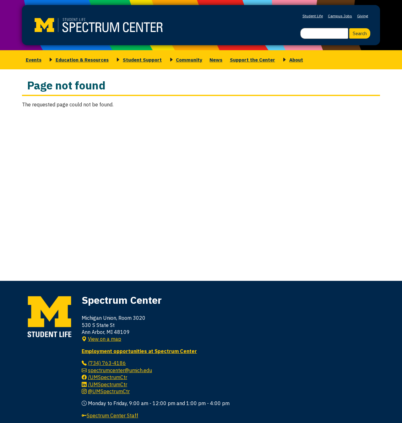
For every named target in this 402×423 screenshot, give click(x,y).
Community (189, 59)
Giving (362, 15)
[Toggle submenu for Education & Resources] (49, 59)
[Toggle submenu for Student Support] (116, 59)
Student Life (312, 15)
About (296, 59)
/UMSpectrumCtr (107, 377)
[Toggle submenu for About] (283, 59)
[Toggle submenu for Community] (170, 59)
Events (33, 59)
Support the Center (252, 59)
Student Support (142, 59)
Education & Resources (82, 59)
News (215, 59)
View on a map (104, 339)
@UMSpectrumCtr (109, 391)
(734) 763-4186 (107, 363)
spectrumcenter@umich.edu (120, 370)
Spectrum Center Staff (112, 415)
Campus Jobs (340, 15)
